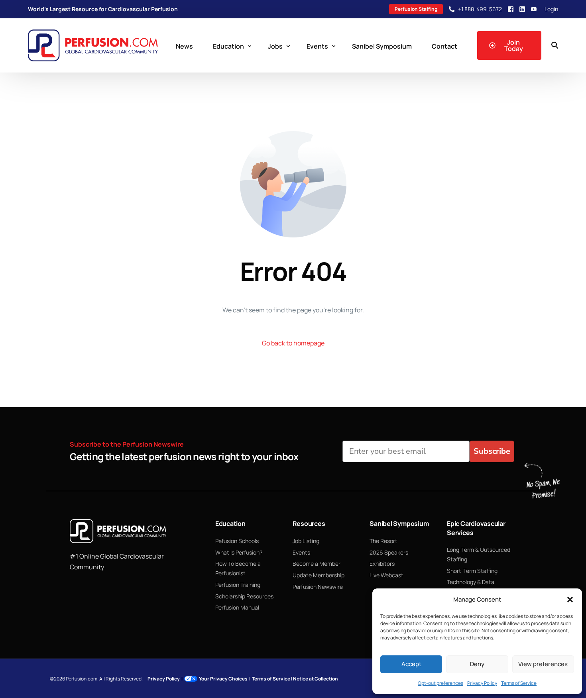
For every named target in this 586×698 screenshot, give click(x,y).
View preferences (543, 664)
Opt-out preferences (440, 683)
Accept (411, 664)
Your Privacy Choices (223, 678)
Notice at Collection (315, 678)
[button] (570, 600)
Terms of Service (519, 683)
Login (551, 9)
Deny (477, 664)
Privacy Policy (482, 683)
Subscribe (492, 451)
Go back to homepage (293, 343)
